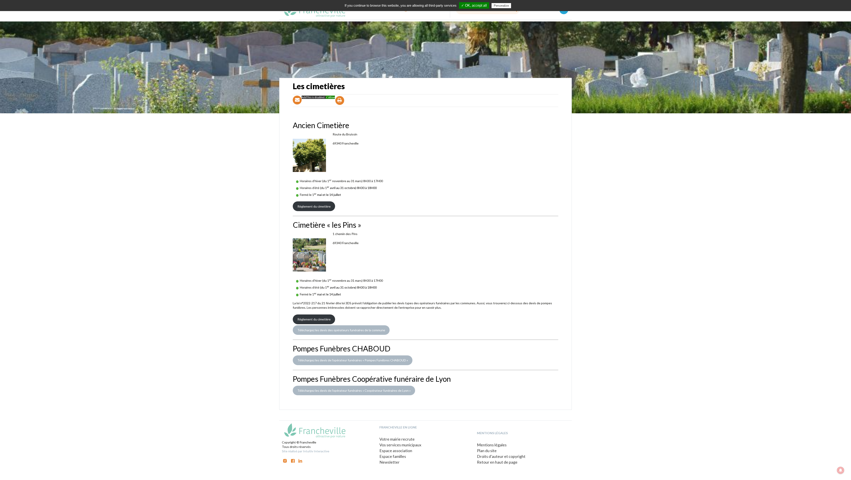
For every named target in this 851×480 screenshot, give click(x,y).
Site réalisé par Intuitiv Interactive (305, 451)
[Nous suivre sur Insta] (285, 460)
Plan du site (487, 450)
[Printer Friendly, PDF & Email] (340, 104)
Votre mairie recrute (397, 439)
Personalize (501, 5)
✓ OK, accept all (474, 5)
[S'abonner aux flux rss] (293, 460)
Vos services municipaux (400, 444)
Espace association (395, 450)
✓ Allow (330, 97)
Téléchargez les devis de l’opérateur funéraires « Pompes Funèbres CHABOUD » (352, 360)
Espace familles (392, 456)
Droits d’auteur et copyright (501, 456)
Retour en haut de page (497, 462)
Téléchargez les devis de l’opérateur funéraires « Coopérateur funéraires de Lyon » (354, 390)
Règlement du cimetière (314, 206)
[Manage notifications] (840, 470)
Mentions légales (492, 444)
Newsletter (389, 462)
